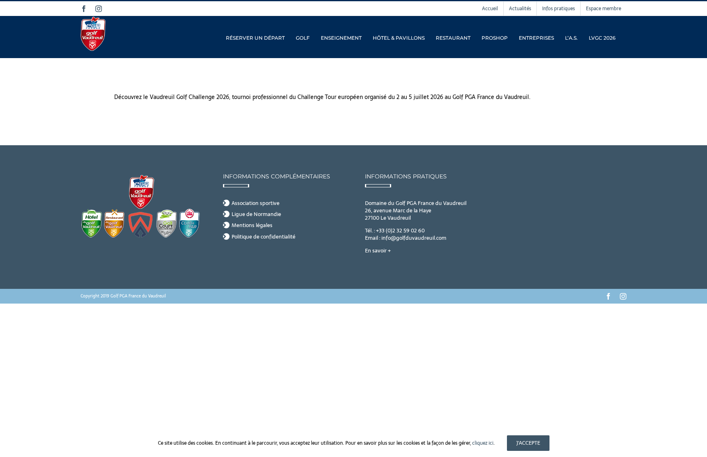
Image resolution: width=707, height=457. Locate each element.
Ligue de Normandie (256, 214)
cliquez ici (482, 443)
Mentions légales (252, 225)
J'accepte (528, 443)
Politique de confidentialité (263, 237)
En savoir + (378, 250)
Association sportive (255, 203)
